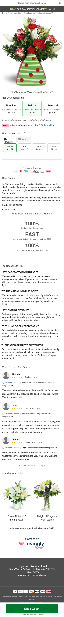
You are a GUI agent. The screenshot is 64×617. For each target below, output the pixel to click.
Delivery (9, 141)
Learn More (49, 125)
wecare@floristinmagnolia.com (32, 574)
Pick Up (25, 139)
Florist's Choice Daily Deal (33, 413)
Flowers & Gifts (15, 13)
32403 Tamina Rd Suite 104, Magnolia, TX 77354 (32, 569)
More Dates (54, 147)
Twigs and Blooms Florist (32, 3)
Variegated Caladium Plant (33, 382)
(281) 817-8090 (32, 572)
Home (4, 13)
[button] (57, 610)
